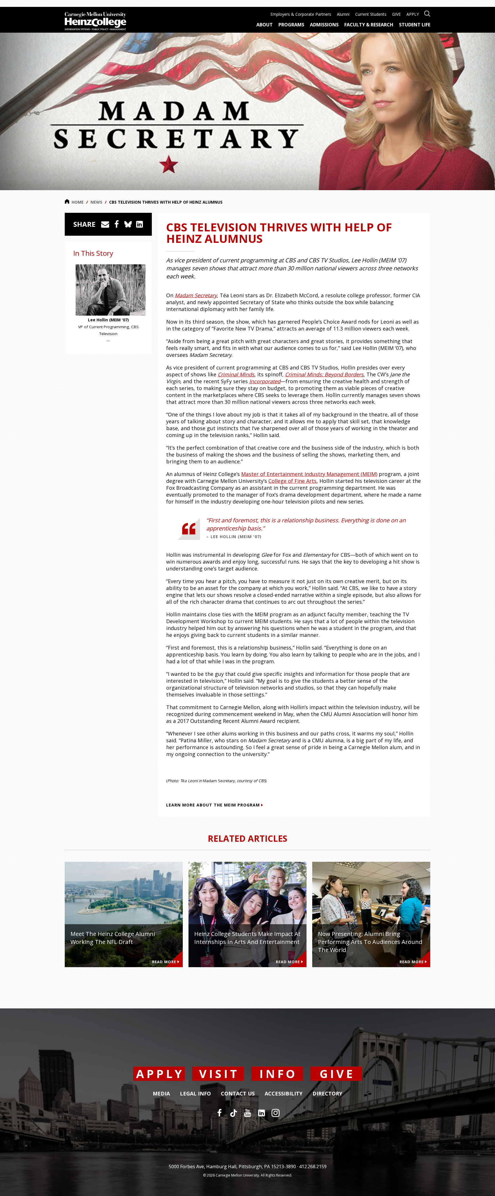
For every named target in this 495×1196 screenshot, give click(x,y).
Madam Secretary (196, 295)
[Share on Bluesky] (128, 224)
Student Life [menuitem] (414, 24)
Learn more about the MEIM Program (213, 805)
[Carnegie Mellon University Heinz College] (95, 22)
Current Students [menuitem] (370, 14)
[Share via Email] (105, 224)
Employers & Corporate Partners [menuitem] (300, 14)
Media (161, 1094)
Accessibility (283, 1094)
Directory (327, 1094)
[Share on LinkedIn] (139, 224)
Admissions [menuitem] (324, 24)
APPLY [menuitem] (412, 14)
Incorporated (264, 381)
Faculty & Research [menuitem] (368, 24)
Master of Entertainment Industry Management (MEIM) (309, 474)
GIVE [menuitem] (396, 14)
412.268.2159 (313, 1166)
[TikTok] (233, 1113)
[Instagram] (276, 1113)
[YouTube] (247, 1113)
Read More (164, 961)
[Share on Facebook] (117, 224)
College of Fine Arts (292, 480)
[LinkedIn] (262, 1113)
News (96, 202)
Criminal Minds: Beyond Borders (324, 374)
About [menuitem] (264, 24)
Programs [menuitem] (291, 24)
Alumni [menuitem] (343, 14)
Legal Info (195, 1094)
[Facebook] (219, 1113)
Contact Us (238, 1094)
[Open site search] (427, 13)
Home (78, 202)
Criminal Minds (236, 374)
